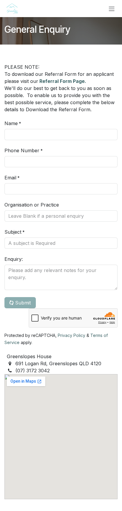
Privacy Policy (71, 335)
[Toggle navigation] (112, 8)
